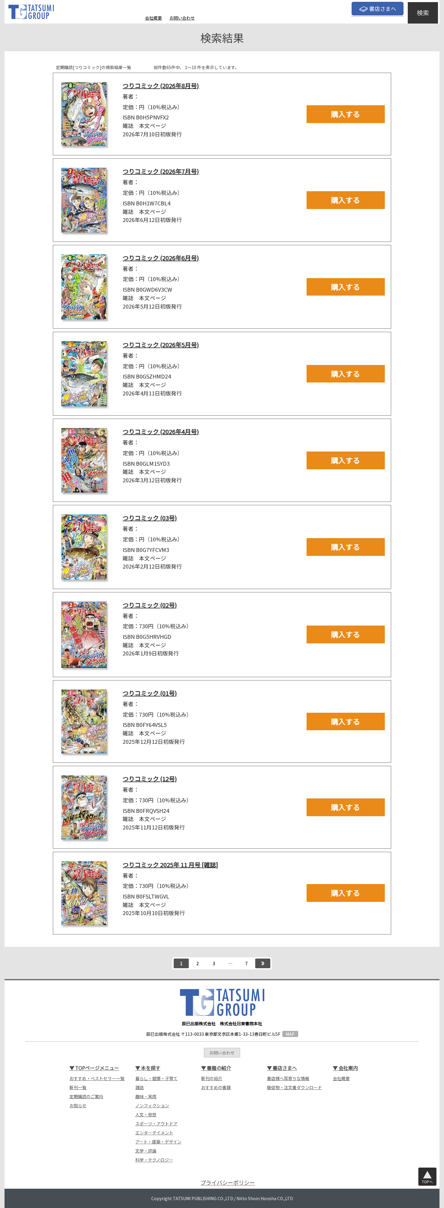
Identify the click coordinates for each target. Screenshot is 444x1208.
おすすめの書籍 (216, 1087)
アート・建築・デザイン (158, 1142)
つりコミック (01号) (150, 693)
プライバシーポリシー (228, 1182)
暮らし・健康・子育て (156, 1078)
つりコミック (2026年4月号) (161, 431)
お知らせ (77, 1105)
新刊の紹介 (211, 1078)
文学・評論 (145, 1151)
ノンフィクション (152, 1105)
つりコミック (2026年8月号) (161, 85)
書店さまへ (382, 8)
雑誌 (139, 1087)
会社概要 (153, 17)
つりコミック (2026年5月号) (161, 344)
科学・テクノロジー (154, 1160)
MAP (290, 1034)
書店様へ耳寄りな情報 (288, 1078)
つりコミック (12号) (150, 778)
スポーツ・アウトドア (156, 1124)
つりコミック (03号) (150, 517)
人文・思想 (145, 1114)
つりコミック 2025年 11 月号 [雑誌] (170, 864)
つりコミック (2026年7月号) (161, 171)
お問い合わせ (182, 17)
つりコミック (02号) (150, 604)
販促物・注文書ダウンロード (294, 1087)
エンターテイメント (154, 1133)
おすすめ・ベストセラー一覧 (96, 1078)
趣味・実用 (145, 1096)
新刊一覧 (77, 1087)
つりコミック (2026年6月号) (161, 257)
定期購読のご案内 (86, 1096)
